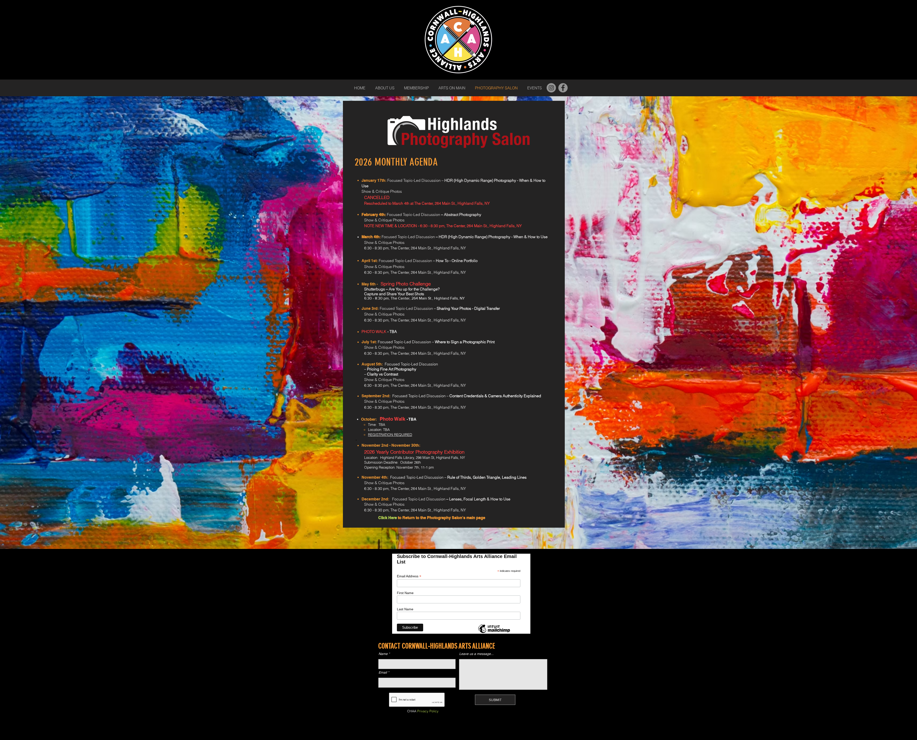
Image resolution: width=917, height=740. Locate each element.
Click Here (387, 517)
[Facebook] (563, 87)
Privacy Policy (427, 711)
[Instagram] (551, 87)
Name (383, 653)
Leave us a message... (476, 653)
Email (383, 672)
